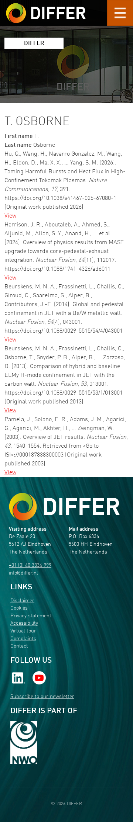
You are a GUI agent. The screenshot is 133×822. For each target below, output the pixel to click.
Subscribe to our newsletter (42, 696)
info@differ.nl (23, 573)
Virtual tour (23, 631)
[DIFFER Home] (46, 8)
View (10, 216)
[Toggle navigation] (120, 13)
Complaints (23, 639)
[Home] (64, 506)
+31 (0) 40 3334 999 (30, 565)
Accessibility (24, 623)
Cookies (19, 608)
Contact (19, 646)
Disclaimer (22, 601)
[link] (18, 678)
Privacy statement (30, 616)
